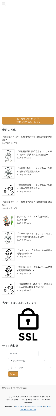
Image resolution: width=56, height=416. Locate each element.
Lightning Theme (35, 406)
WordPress (19, 406)
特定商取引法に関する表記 (14, 388)
